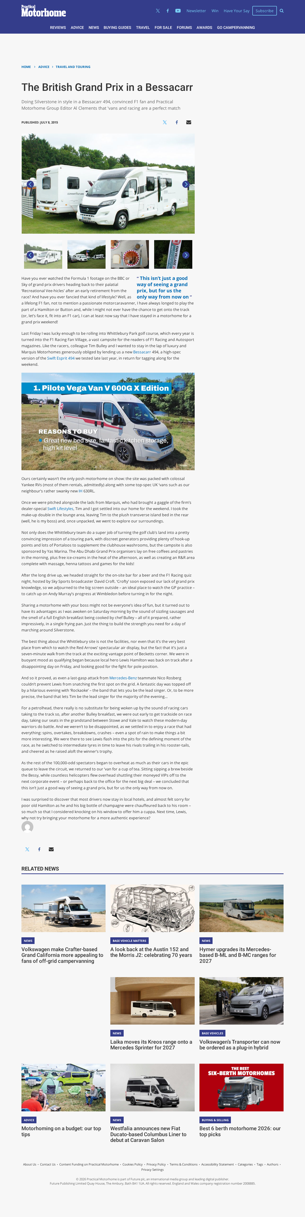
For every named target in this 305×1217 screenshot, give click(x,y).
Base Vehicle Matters (129, 941)
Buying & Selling (215, 1120)
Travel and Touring (73, 67)
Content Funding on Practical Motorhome (89, 1164)
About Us (29, 1164)
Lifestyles (65, 508)
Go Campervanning (236, 27)
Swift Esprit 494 (61, 358)
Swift (51, 508)
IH (80, 491)
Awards (204, 27)
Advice (77, 27)
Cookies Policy (132, 1164)
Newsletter (196, 10)
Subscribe (265, 10)
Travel (143, 27)
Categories (245, 1164)
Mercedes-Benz (123, 678)
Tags (260, 1164)
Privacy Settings (152, 1169)
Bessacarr (142, 352)
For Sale (163, 27)
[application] (108, 421)
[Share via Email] (189, 122)
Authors (272, 1164)
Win (215, 10)
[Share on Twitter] (165, 122)
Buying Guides (117, 27)
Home (26, 67)
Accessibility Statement (217, 1164)
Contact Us (48, 1164)
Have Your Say (236, 10)
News (94, 27)
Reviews (58, 27)
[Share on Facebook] (177, 122)
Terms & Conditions (184, 1164)
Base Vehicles (212, 1033)
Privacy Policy (156, 1164)
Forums (184, 27)
